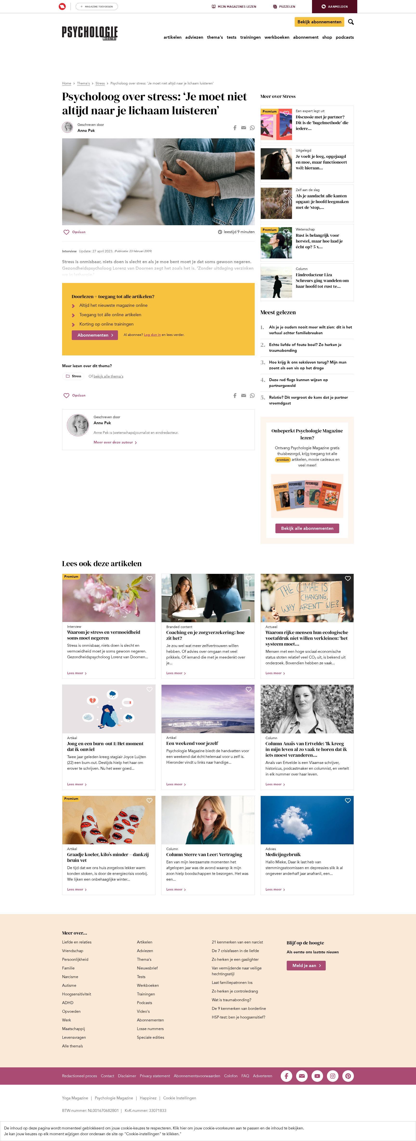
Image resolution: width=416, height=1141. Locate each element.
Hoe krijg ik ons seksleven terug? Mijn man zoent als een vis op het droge (307, 365)
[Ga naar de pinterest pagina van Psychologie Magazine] (348, 1076)
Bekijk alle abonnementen (307, 528)
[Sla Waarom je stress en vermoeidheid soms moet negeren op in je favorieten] (149, 578)
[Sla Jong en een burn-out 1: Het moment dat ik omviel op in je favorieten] (149, 689)
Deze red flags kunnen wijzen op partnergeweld (298, 383)
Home (66, 83)
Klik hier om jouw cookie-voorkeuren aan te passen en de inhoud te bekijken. (238, 1128)
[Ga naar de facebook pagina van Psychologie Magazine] (286, 1076)
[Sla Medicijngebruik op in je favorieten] (348, 800)
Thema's (83, 83)
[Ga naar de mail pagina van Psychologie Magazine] (302, 1076)
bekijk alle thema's (108, 376)
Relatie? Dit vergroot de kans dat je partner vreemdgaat (308, 400)
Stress (100, 83)
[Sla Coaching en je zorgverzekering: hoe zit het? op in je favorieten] (248, 578)
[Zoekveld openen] (351, 22)
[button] (334, 6)
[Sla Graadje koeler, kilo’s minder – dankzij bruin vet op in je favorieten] (149, 800)
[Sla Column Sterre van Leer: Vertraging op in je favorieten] (248, 800)
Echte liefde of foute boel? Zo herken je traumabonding (305, 347)
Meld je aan (304, 965)
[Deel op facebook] (235, 127)
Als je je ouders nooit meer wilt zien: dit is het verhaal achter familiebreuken (310, 330)
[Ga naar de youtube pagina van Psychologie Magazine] (317, 1076)
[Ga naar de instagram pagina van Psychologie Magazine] (332, 1076)
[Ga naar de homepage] (89, 33)
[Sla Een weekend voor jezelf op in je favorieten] (248, 689)
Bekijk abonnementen (319, 22)
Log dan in (152, 335)
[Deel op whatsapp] (252, 127)
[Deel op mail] (243, 127)
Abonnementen (93, 335)
